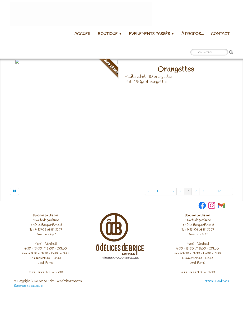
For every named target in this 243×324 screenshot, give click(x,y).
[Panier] (16, 52)
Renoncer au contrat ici (28, 286)
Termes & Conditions (216, 281)
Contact (220, 33)
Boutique (110, 33)
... (165, 191)
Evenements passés (151, 33)
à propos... (193, 33)
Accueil (83, 33)
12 (219, 191)
